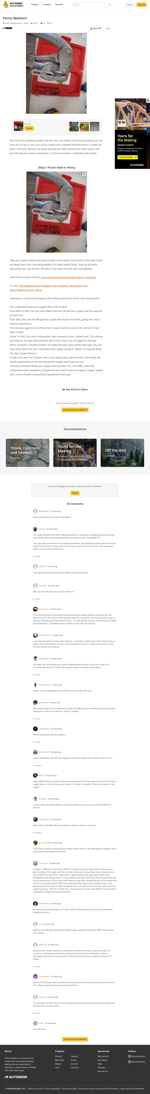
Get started (102, 1060)
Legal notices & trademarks (132, 1088)
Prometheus (44, 976)
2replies (38, 833)
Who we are (103, 1071)
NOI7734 (42, 945)
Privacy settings (69, 1088)
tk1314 (41, 775)
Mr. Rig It (43, 799)
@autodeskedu (138, 1061)
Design (58, 1064)
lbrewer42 (43, 863)
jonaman (43, 586)
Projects (35, 4)
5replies (38, 765)
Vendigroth (44, 903)
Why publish (103, 1056)
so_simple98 (44, 843)
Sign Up (141, 4)
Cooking (74, 1056)
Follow (29, 128)
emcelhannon (45, 635)
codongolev (44, 659)
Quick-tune (44, 609)
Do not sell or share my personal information (98, 1088)
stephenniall (44, 685)
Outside (74, 1064)
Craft (57, 1067)
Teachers (59, 4)
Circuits (58, 1056)
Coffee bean (44, 729)
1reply (37, 556)
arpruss (42, 529)
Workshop (16, 23)
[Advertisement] (132, 133)
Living (73, 1060)
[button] (108, 28)
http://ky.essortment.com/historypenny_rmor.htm (68, 277)
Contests (47, 4)
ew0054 (42, 566)
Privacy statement (52, 1088)
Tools (26, 23)
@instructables (138, 1056)
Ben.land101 (44, 752)
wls (40, 924)
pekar (41, 1023)
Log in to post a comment (75, 1039)
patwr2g (42, 997)
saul (7, 23)
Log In (130, 4)
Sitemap (101, 1067)
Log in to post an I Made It (75, 409)
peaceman (43, 702)
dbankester (44, 511)
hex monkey (44, 819)
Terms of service (35, 1088)
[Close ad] (148, 100)
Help (100, 1064)
